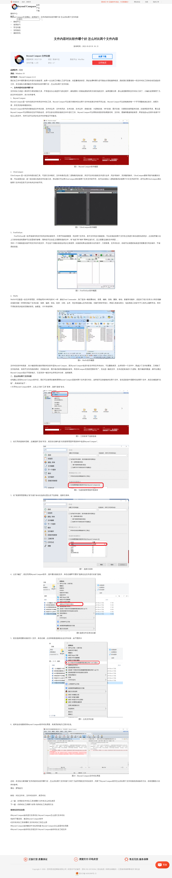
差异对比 (42, 795)
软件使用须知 (154, 850)
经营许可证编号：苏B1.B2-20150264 (82, 869)
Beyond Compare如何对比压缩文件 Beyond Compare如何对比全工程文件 (38, 829)
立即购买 (102, 63)
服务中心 (14, 13)
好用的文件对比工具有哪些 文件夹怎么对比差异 (36, 801)
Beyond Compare (26, 6)
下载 (38, 11)
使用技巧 (15, 25)
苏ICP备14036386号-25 (87, 873)
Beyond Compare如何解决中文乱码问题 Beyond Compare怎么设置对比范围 (39, 826)
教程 (34, 849)
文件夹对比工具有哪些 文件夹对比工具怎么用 (28, 822)
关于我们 (143, 850)
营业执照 (100, 869)
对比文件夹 (20, 795)
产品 (38, 8)
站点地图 (42, 849)
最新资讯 (15, 33)
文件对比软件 (31, 795)
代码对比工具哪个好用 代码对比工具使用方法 (35, 804)
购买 (12, 16)
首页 (38, 5)
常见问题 (15, 27)
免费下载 (102, 56)
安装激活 (15, 30)
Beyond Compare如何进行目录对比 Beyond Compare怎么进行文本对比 (37, 815)
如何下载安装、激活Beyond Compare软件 (26, 819)
